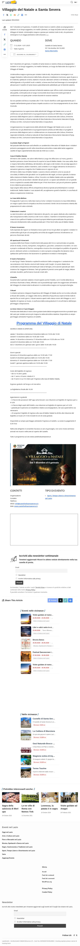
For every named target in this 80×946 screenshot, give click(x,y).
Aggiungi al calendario (25, 54)
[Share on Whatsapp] (10, 15)
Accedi (44, 872)
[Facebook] (74, 935)
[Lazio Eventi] (11, 2)
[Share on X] (7, 15)
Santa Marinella (51, 51)
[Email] (14, 15)
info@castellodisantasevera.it (26, 504)
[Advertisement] (40, 694)
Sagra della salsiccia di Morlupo (10, 809)
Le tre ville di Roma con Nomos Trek (28, 809)
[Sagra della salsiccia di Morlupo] (10, 797)
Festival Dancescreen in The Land (47, 652)
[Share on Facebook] (3, 15)
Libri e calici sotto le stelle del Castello (49, 627)
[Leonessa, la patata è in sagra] (49, 797)
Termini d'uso (40, 587)
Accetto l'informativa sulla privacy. (29, 579)
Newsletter (22, 575)
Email (17, 567)
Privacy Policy (30, 590)
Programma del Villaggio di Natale (44, 323)
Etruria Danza (38, 640)
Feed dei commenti (48, 878)
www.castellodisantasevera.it (26, 506)
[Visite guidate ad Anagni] (69, 797)
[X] (76, 935)
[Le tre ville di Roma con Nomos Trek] (30, 797)
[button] (4, 2)
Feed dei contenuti (48, 875)
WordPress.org (47, 882)
